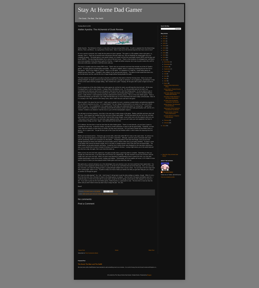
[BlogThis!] (106, 191)
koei (94, 193)
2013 (164, 60)
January (166, 122)
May (165, 78)
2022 (164, 38)
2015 (164, 55)
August (166, 71)
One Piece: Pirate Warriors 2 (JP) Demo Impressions (171, 97)
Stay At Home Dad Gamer (110, 9)
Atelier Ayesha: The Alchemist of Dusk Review (172, 105)
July (165, 73)
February (166, 120)
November (167, 64)
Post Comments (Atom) (91, 253)
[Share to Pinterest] (112, 191)
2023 (164, 36)
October (166, 66)
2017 (164, 50)
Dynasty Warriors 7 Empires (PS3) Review (171, 116)
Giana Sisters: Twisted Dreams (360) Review (172, 89)
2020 (164, 43)
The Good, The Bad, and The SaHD (90, 264)
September (167, 69)
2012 (164, 125)
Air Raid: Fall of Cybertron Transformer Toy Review (171, 101)
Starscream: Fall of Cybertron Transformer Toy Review (172, 109)
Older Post (151, 250)
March (166, 83)
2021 (164, 41)
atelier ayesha (86, 193)
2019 (164, 45)
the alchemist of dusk (112, 193)
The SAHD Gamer (168, 172)
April (165, 81)
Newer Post (81, 250)
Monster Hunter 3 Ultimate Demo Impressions (171, 112)
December (167, 62)
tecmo (105, 193)
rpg (102, 193)
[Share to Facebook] (110, 191)
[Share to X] (108, 191)
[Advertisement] (171, 140)
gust (91, 193)
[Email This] (104, 191)
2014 (164, 57)
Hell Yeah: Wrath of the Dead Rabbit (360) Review (172, 93)
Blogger (149, 275)
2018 (164, 48)
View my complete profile (168, 177)
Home (116, 250)
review (99, 193)
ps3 (96, 193)
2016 (164, 53)
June (165, 76)
